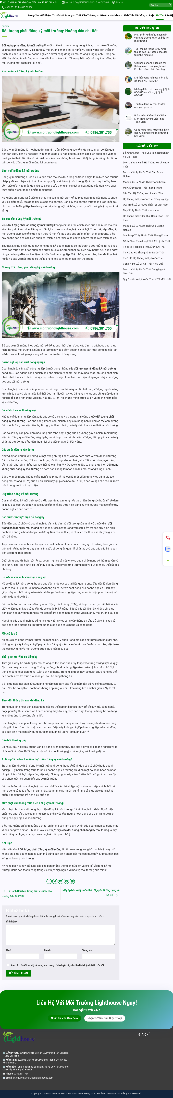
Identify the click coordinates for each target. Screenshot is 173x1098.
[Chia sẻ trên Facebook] (49, 881)
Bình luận (11, 921)
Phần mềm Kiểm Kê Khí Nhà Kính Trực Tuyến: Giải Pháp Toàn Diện (150, 118)
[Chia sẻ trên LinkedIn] (72, 881)
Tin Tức (160, 15)
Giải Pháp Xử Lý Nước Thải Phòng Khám (145, 235)
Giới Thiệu (45, 15)
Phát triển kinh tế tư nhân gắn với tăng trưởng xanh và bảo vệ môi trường (151, 37)
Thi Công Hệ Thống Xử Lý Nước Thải (143, 252)
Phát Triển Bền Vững (134, 15)
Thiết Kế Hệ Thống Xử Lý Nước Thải (143, 258)
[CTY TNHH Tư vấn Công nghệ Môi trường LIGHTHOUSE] (9, 15)
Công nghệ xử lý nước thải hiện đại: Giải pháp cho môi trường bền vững (151, 132)
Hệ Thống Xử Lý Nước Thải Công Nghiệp (145, 199)
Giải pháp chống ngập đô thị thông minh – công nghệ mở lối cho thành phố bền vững (150, 66)
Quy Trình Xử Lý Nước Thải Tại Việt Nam (145, 204)
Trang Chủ (33, 15)
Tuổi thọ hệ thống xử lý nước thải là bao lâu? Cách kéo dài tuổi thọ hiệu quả (150, 52)
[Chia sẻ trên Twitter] (54, 881)
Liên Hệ (169, 15)
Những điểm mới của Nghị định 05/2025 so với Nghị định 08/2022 (151, 92)
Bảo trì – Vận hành (110, 15)
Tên (8, 950)
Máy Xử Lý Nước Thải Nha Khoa (141, 210)
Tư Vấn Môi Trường (62, 15)
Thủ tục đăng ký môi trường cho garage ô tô (149, 106)
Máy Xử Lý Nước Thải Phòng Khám (142, 187)
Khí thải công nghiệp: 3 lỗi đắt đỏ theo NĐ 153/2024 (151, 79)
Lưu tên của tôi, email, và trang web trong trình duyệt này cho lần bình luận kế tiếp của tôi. (57, 965)
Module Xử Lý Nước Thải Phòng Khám (144, 182)
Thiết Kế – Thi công (86, 15)
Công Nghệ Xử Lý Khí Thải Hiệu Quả (143, 263)
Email (47, 950)
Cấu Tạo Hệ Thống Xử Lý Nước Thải (143, 193)
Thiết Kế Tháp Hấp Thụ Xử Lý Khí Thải (144, 246)
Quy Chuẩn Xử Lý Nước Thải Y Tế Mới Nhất (147, 279)
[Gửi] (169, 5)
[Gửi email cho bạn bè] (60, 881)
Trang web (87, 950)
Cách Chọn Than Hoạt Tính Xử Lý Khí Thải (146, 241)
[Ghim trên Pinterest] (66, 881)
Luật (151, 15)
